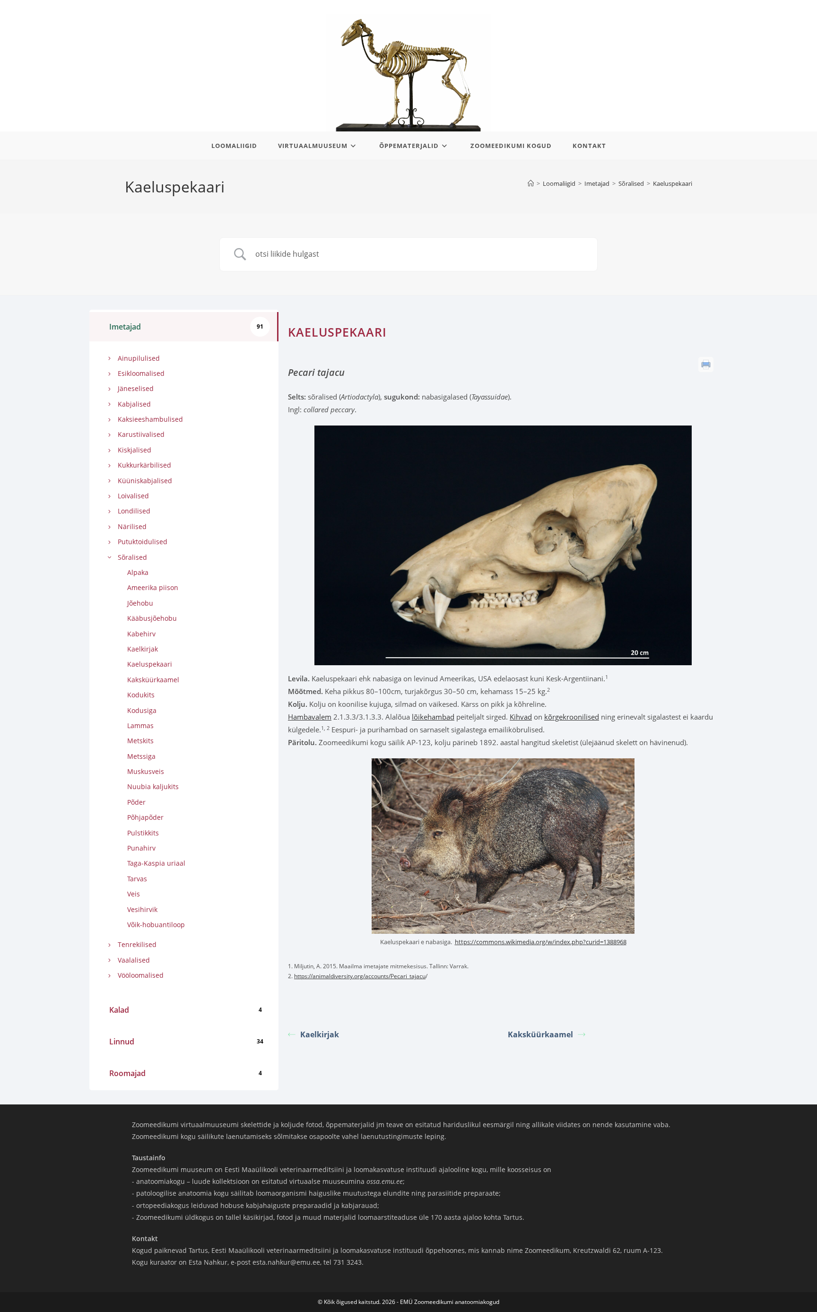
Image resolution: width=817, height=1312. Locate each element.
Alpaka (137, 572)
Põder (136, 802)
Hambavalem (309, 716)
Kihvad (521, 716)
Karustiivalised (141, 434)
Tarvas (137, 878)
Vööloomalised (141, 975)
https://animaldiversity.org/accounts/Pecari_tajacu (360, 976)
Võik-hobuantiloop (156, 924)
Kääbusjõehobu (152, 618)
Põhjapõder (145, 817)
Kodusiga (141, 710)
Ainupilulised (139, 358)
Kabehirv (141, 633)
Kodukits (141, 694)
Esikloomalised (141, 373)
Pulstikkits (143, 832)
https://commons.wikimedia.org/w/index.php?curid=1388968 (540, 942)
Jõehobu (140, 603)
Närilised (132, 526)
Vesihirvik (142, 909)
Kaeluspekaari (672, 183)
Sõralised (132, 557)
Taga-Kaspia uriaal (156, 863)
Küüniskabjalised (145, 480)
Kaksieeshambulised (150, 419)
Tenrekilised (137, 944)
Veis (133, 893)
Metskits (140, 740)
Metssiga (141, 756)
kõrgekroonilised (571, 716)
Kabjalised (134, 404)
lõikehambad (433, 716)
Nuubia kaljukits (153, 786)
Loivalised (133, 495)
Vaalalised (134, 960)
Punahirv (141, 847)
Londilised (134, 510)
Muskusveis (145, 771)
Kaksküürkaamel (153, 679)
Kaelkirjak (142, 648)
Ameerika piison (152, 587)
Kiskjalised (134, 449)
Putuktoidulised (142, 541)
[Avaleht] (531, 183)
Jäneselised (136, 388)
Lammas (140, 725)
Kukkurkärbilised (144, 465)
